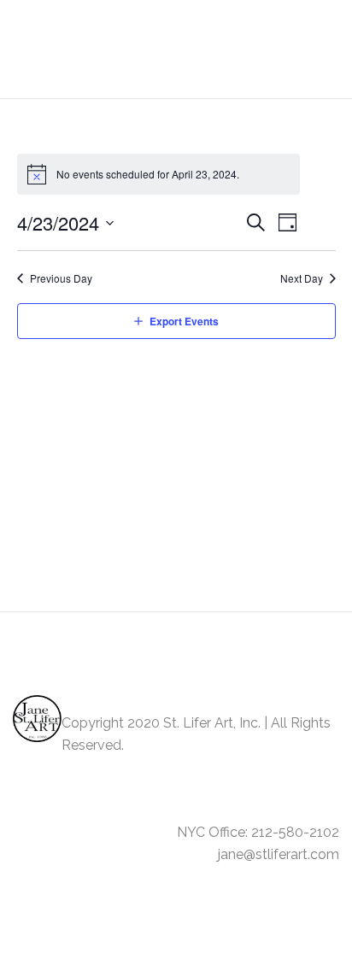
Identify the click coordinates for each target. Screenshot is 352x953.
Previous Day (61, 278)
